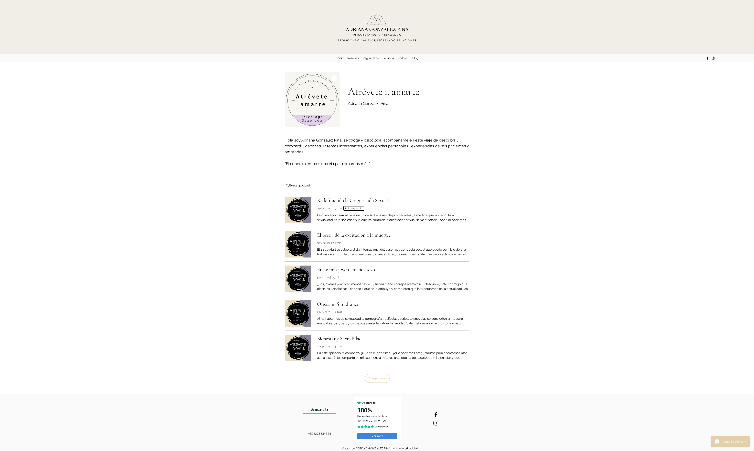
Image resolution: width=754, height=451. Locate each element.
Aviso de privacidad (405, 448)
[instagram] (713, 58)
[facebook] (707, 58)
